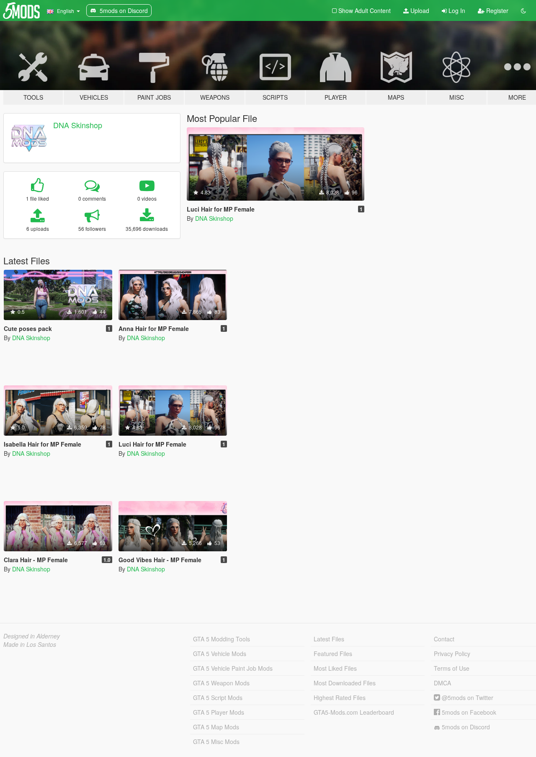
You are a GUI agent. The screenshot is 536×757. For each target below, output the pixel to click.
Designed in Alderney (31, 636)
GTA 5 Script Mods (217, 697)
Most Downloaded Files (345, 683)
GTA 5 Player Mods (218, 712)
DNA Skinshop (77, 124)
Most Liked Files (335, 668)
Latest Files (329, 639)
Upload (419, 10)
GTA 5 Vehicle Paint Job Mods (233, 668)
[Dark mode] (523, 10)
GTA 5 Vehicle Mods (219, 653)
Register (496, 10)
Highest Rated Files (340, 697)
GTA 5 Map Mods (216, 727)
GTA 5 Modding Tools (221, 639)
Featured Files (333, 653)
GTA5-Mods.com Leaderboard (354, 712)
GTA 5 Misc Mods (216, 741)
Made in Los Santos (29, 644)
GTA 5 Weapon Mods (221, 683)
